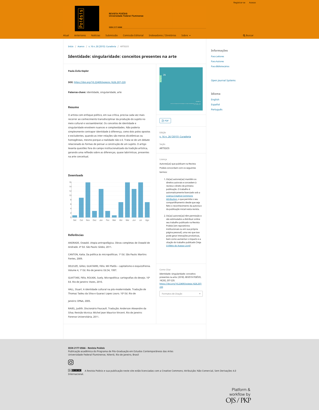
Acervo (81, 46)
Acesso (252, 2)
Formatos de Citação (172, 293)
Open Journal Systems (223, 80)
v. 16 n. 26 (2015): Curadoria (102, 46)
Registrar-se (239, 2)
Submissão (112, 35)
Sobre (185, 35)
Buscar (249, 35)
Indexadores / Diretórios (162, 35)
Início (70, 46)
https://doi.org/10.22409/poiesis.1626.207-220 (100, 82)
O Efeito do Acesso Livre (178, 245)
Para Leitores (217, 56)
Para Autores (217, 61)
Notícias (95, 35)
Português (216, 109)
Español (215, 104)
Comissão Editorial (133, 35)
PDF (166, 120)
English (215, 99)
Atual (66, 35)
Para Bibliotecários (220, 66)
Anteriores (80, 35)
